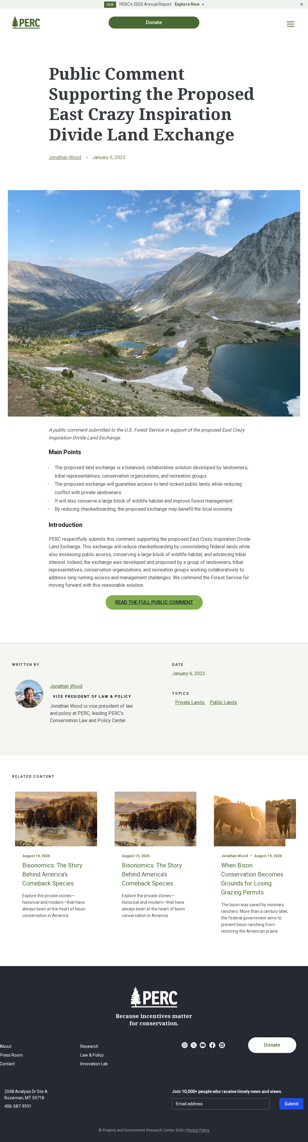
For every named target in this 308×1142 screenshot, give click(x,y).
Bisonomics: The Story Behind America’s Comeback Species (52, 874)
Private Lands (189, 702)
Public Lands (223, 702)
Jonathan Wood (65, 157)
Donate (272, 1045)
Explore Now (187, 4)
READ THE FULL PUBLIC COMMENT (154, 602)
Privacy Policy (197, 1130)
